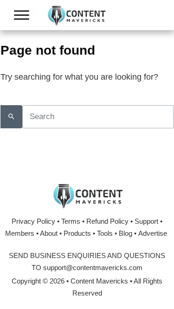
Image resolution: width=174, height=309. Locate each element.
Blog (125, 233)
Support (146, 221)
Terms (70, 221)
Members (19, 233)
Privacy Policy (33, 221)
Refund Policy (107, 221)
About (49, 233)
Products (77, 233)
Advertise (152, 233)
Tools (105, 233)
